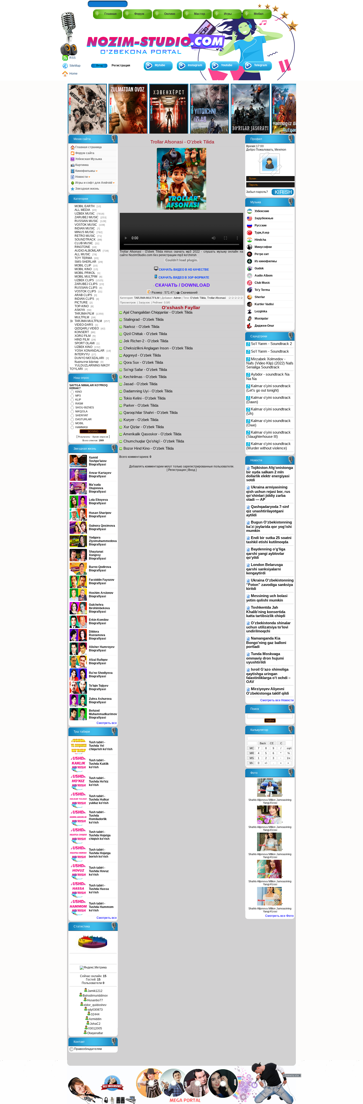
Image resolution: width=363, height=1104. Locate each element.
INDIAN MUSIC (85, 228)
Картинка (82, 165)
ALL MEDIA (82, 210)
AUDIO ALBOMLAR (88, 250)
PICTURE (81, 302)
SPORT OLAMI (85, 343)
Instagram (195, 65)
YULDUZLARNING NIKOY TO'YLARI (90, 367)
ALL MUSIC (82, 254)
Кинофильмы (85, 171)
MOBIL (79, 423)
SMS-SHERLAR (85, 261)
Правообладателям (87, 1049)
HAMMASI (81, 427)
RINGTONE (82, 247)
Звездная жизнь (87, 188)
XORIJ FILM (83, 336)
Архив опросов (100, 437)
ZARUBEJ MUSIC (87, 217)
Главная (110, 14)
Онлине (169, 14)
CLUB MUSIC (84, 243)
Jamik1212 (95, 991)
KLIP (78, 399)
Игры (228, 14)
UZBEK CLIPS (84, 280)
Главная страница (88, 147)
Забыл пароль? (257, 192)
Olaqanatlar (95, 1033)
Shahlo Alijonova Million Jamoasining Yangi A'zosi (269, 801)
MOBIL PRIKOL (85, 273)
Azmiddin (95, 1019)
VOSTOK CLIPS (85, 291)
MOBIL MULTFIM (86, 276)
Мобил (258, 14)
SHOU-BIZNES (84, 407)
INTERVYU (82, 354)
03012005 (95, 1028)
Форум (139, 14)
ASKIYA (80, 310)
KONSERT (82, 332)
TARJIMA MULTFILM (88, 321)
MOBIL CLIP (83, 265)
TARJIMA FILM (84, 313)
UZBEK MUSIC (85, 213)
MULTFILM (82, 317)
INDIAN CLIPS (84, 299)
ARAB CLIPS (83, 295)
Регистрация (121, 65)
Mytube (160, 65)
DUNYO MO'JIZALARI (89, 358)
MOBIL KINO (83, 269)
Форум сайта (84, 153)
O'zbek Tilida (198, 297)
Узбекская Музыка (88, 159)
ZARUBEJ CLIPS (86, 284)
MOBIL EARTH (85, 206)
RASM (79, 403)
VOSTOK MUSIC (86, 224)
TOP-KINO (82, 306)
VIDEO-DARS (84, 324)
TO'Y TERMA (83, 258)
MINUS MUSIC (85, 232)
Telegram (260, 65)
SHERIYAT (81, 415)
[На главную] (109, 40)
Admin (177, 297)
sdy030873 (95, 1009)
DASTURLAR (83, 419)
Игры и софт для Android (94, 182)
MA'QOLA (81, 411)
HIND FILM (82, 339)
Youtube (226, 65)
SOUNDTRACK (85, 239)
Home (73, 73)
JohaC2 (95, 1023)
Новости (81, 177)
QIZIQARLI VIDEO (87, 328)
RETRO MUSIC (85, 236)
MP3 (78, 395)
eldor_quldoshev (95, 1005)
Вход (99, 65)
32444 (95, 1014)
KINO (78, 391)
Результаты (84, 437)
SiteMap (75, 65)
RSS (72, 58)
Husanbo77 (95, 1000)
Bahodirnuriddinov (95, 995)
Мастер (199, 14)
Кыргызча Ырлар (87, 361)
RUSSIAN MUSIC (86, 221)
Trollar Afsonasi (216, 297)
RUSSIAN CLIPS (86, 287)
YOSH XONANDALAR (89, 350)
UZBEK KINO (83, 347)
